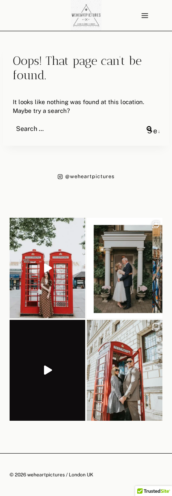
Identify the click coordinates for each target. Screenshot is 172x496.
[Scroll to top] (165, 431)
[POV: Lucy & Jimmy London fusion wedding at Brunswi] (47, 370)
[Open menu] (144, 15)
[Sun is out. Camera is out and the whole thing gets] (124, 370)
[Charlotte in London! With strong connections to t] (47, 268)
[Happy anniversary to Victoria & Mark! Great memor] (124, 268)
